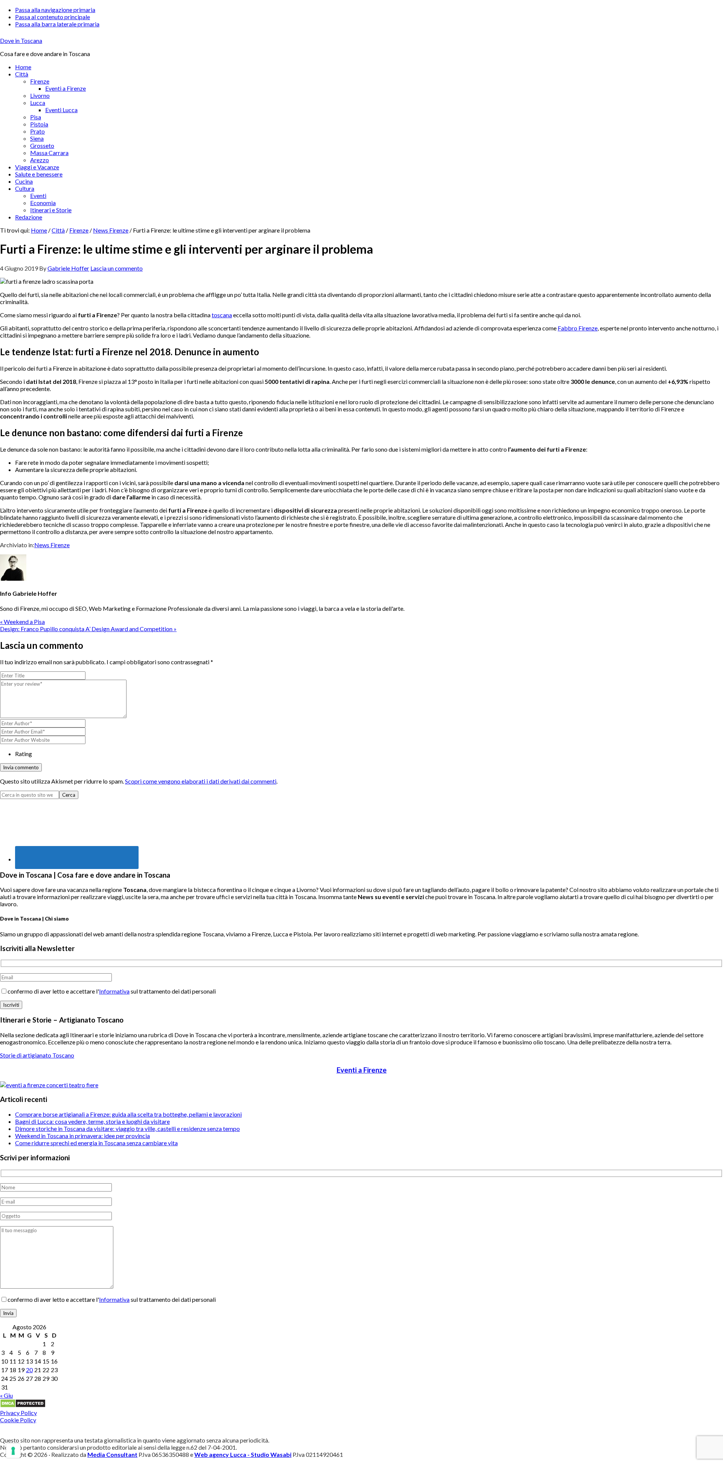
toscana (222, 314)
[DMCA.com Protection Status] (23, 1405)
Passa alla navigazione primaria (55, 9)
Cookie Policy (18, 1419)
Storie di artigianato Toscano (37, 1055)
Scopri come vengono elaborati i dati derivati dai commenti (200, 781)
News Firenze (52, 544)
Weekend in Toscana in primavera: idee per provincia (82, 1135)
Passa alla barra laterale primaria (57, 23)
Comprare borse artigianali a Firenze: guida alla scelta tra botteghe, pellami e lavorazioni (128, 1114)
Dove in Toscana (21, 40)
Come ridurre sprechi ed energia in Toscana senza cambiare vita (96, 1142)
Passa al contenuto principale (52, 16)
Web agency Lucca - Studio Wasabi (242, 1454)
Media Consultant (112, 1454)
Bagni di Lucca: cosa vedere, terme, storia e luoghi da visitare (92, 1121)
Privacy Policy (18, 1412)
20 (29, 1369)
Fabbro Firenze (578, 328)
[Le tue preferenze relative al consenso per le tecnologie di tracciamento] (13, 1451)
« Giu (6, 1395)
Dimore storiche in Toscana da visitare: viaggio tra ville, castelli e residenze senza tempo (127, 1128)
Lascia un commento (116, 268)
